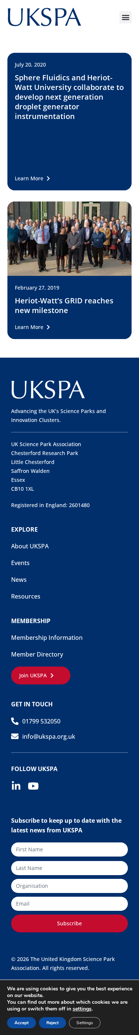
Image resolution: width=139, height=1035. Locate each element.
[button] (125, 17)
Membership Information (47, 637)
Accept (21, 1023)
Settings (84, 1023)
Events (20, 563)
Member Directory (37, 654)
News (19, 579)
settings (82, 1009)
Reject (52, 1023)
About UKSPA (30, 546)
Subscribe (69, 923)
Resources (25, 596)
